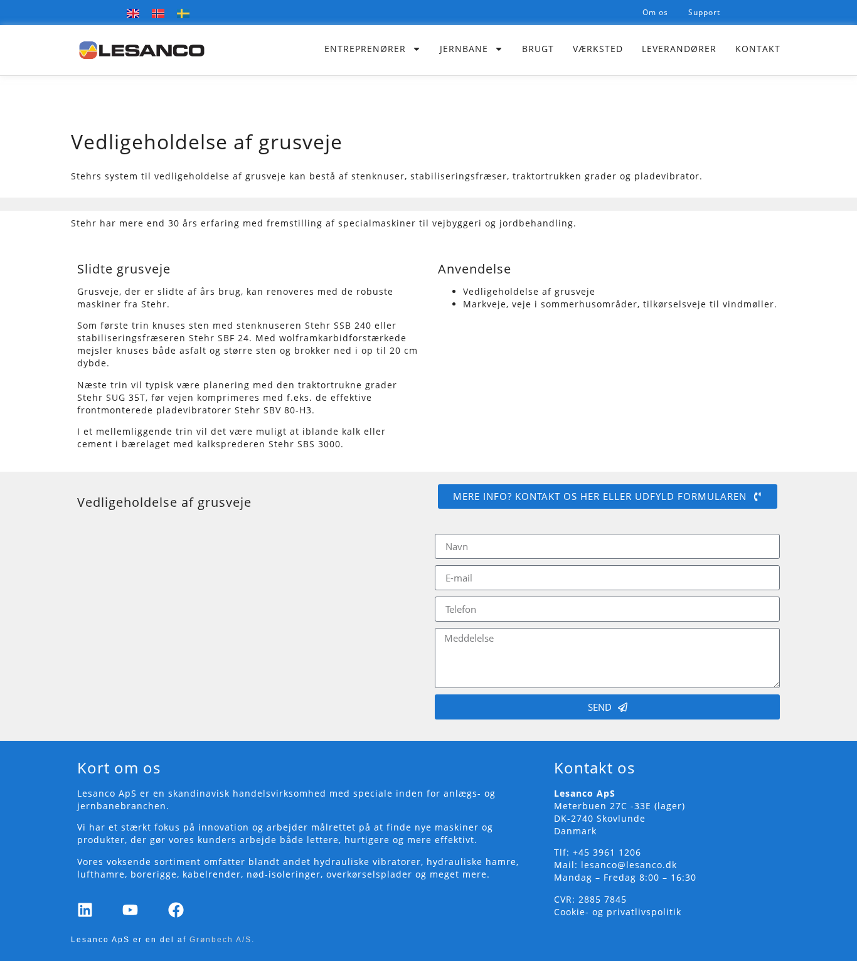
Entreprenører (365, 49)
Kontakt (757, 49)
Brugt (538, 49)
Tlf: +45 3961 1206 (597, 852)
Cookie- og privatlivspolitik (617, 912)
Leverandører (679, 49)
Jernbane (464, 49)
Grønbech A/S (220, 939)
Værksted (598, 49)
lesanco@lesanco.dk (629, 865)
